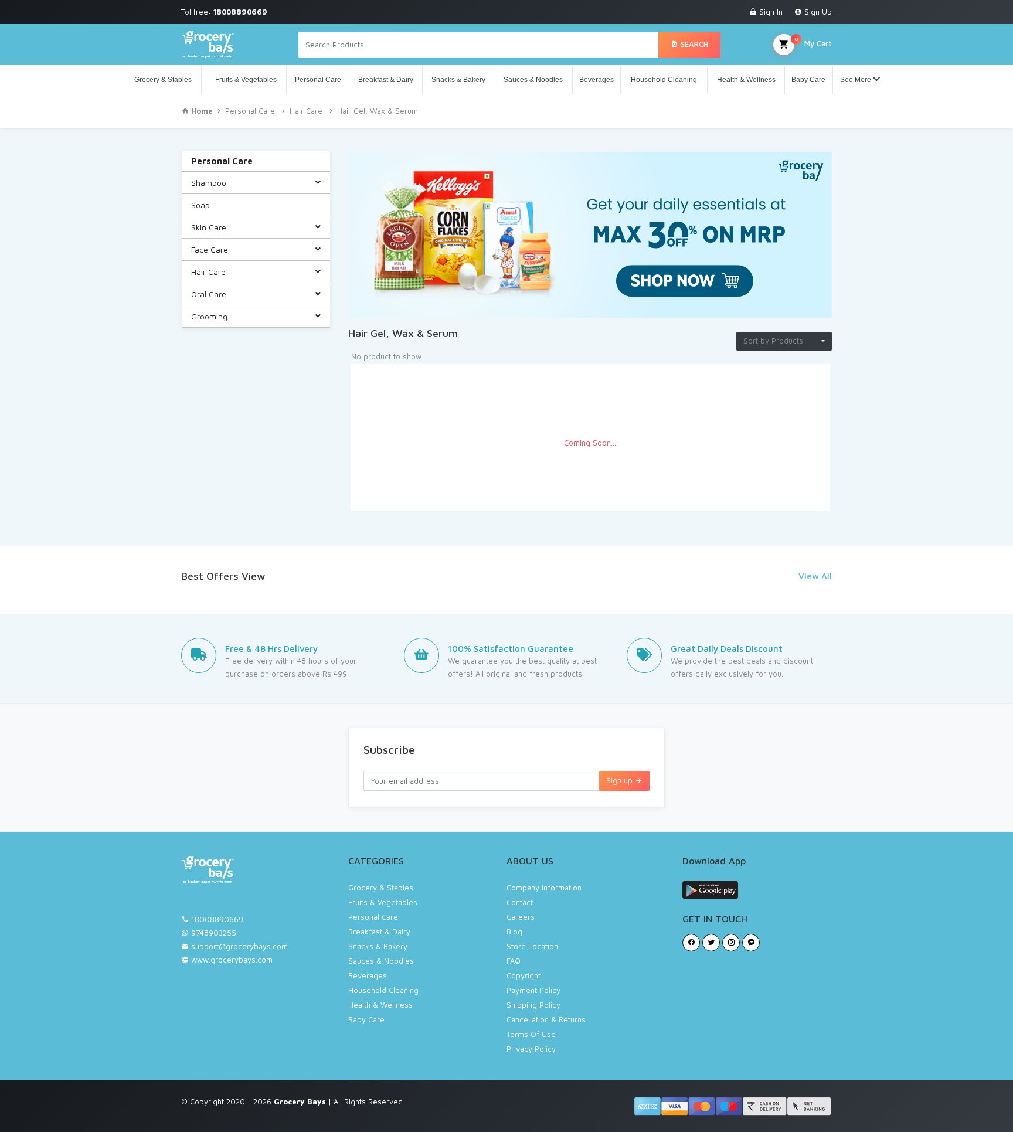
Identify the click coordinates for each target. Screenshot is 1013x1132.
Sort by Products (773, 340)
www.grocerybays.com (231, 959)
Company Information (544, 887)
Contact (519, 902)
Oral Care (208, 294)
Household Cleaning (664, 80)
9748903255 (213, 932)
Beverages (596, 80)
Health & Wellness (746, 80)
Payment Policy (533, 990)
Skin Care (208, 227)
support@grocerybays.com (239, 946)
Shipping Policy (533, 1004)
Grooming (209, 316)
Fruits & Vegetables (244, 80)
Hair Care (306, 110)
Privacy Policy (531, 1048)
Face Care (209, 249)
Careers (520, 917)
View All (815, 576)
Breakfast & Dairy (385, 80)
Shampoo (208, 183)
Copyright (523, 975)
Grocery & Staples (163, 80)
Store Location (532, 946)
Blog (514, 931)
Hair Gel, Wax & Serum (377, 110)
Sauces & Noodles (533, 80)
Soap (200, 205)
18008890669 (217, 919)
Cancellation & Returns (546, 1019)
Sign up (620, 780)
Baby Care (808, 80)
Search (693, 44)
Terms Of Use (531, 1034)
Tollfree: (224, 11)
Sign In (770, 11)
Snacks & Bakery (458, 80)
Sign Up (817, 11)
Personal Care (318, 80)
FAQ (513, 961)
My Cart (813, 41)
